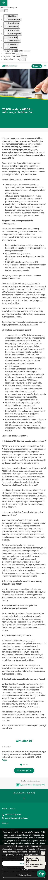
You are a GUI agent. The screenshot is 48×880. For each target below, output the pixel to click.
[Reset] (2, 10)
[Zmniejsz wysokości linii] (22, 56)
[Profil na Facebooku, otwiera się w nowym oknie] (24, 798)
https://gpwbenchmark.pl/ (26, 485)
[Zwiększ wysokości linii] (25, 56)
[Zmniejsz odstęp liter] (20, 59)
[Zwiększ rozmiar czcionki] (21, 54)
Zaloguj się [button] (37, 66)
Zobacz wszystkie (24, 770)
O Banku (5, 823)
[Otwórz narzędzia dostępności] (3, 3)
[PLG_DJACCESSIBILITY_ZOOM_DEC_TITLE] (25, 51)
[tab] (21, 765)
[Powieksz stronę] (28, 51)
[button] (45, 66)
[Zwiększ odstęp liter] (24, 59)
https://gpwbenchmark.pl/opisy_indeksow (20, 325)
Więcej (4, 760)
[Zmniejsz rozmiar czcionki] (17, 54)
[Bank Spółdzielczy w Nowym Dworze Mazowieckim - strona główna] (9, 66)
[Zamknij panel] (6, 10)
